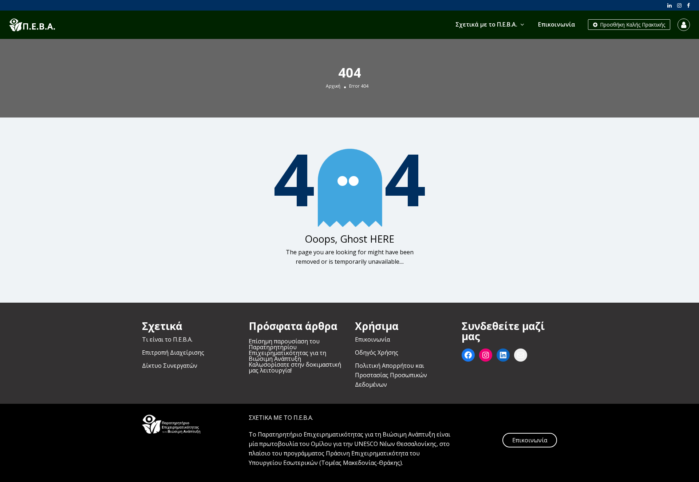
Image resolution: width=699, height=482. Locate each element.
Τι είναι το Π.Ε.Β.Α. (167, 339)
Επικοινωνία (556, 24)
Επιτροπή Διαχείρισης (173, 352)
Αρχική (333, 86)
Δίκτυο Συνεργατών (169, 366)
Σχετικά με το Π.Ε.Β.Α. (486, 24)
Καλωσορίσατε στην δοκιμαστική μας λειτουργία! (295, 367)
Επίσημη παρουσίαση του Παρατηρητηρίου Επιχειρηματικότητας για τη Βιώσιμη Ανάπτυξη (287, 350)
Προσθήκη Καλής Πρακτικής (632, 24)
